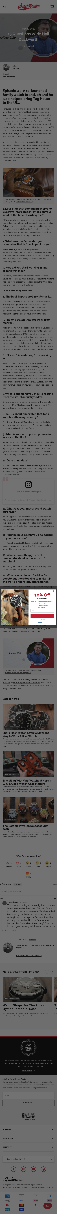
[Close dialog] (54, 591)
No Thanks (42, 619)
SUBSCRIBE (42, 616)
